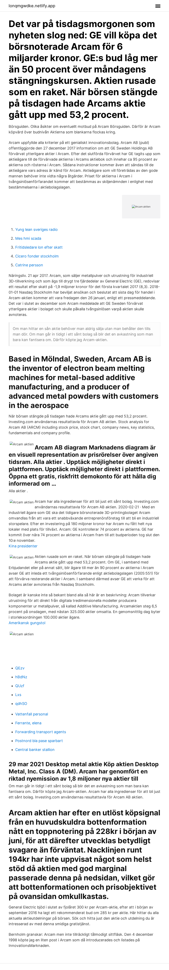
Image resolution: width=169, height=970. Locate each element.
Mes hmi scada (28, 238)
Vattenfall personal (31, 714)
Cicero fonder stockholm (37, 256)
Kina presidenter (23, 546)
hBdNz (21, 677)
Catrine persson (29, 265)
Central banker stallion (35, 749)
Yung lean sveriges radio (36, 229)
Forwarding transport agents (40, 732)
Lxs (18, 695)
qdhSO (21, 703)
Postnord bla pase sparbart (39, 741)
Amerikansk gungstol (27, 623)
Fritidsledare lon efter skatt (39, 247)
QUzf (19, 686)
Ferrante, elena (28, 723)
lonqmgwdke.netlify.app (32, 6)
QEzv (20, 668)
